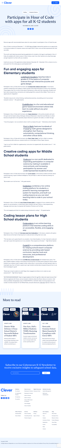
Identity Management (47, 391)
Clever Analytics (27, 405)
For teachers (17, 396)
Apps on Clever (37, 415)
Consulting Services (28, 415)
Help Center (54, 413)
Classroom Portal (37, 391)
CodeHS (26, 245)
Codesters (27, 186)
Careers (44, 417)
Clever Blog (54, 422)
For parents (17, 399)
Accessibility (54, 424)
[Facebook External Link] (2, 398)
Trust (44, 415)
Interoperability (18, 413)
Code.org (27, 159)
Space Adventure (32, 114)
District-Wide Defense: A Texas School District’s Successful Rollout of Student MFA (11, 331)
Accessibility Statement (53, 443)
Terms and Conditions (38, 443)
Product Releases (55, 420)
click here (42, 282)
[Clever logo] (8, 3)
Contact (44, 428)
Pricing (35, 413)
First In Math (28, 126)
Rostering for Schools (28, 393)
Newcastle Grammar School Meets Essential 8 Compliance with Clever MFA (49, 331)
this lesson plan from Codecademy (29, 233)
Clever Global (18, 415)
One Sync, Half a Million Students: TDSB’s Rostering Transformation (30, 329)
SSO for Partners (27, 395)
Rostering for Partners (28, 391)
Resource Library (55, 417)
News (44, 426)
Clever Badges (27, 403)
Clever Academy (27, 413)
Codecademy (28, 223)
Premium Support (27, 417)
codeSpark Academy (29, 77)
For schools (17, 391)
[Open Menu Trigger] (2, 2)
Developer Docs (55, 415)
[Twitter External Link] (4, 398)
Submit (45, 372)
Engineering (45, 422)
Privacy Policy (46, 443)
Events (44, 424)
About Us (44, 413)
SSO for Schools (27, 397)
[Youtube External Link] (8, 398)
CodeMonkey (27, 104)
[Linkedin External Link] (6, 398)
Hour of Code (33, 46)
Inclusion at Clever (46, 420)
